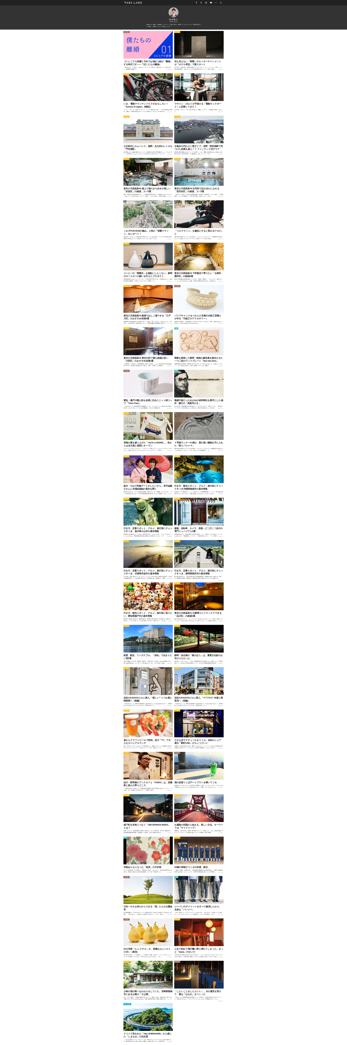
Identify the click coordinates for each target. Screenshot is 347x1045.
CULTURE (126, 32)
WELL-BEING (127, 1004)
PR (125, 201)
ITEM (176, 328)
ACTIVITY (177, 32)
